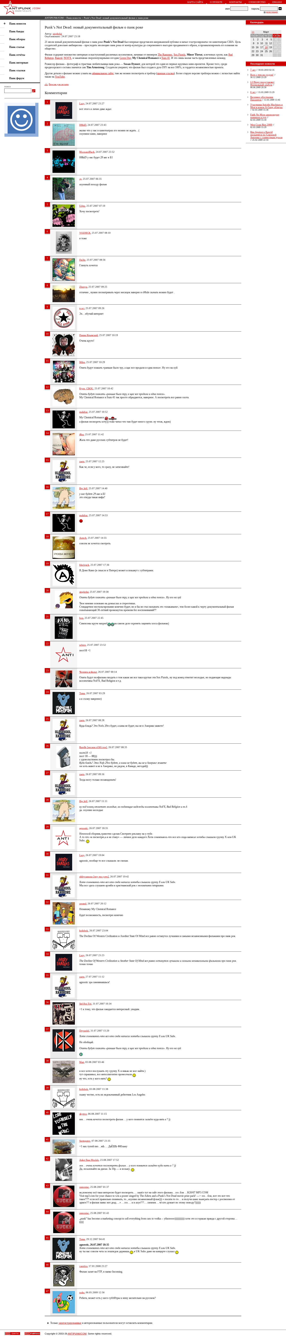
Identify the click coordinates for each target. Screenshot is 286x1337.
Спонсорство (257, 2)
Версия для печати (59, 84)
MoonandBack (87, 152)
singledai (57, 33)
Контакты (235, 2)
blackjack (84, 564)
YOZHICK (84, 232)
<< (253, 32)
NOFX (67, 58)
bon (81, 618)
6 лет (253, 92)
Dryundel (84, 1030)
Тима (82, 693)
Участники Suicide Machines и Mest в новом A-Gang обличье (266, 106)
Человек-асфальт (88, 672)
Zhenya (83, 286)
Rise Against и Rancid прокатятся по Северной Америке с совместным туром (266, 135)
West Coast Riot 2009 (261, 124)
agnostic (83, 828)
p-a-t (81, 308)
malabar (83, 412)
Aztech (82, 537)
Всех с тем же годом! (261, 74)
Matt (81, 1062)
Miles (82, 362)
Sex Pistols (179, 54)
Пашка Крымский (88, 335)
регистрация (272, 12)
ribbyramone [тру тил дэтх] (94, 876)
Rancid (58, 58)
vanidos (83, 1266)
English (277, 2)
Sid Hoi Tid (85, 1003)
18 (266, 47)
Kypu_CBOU (86, 388)
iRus (81, 434)
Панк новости (73, 18)
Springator (84, 1140)
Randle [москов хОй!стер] (93, 747)
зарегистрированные (70, 1323)
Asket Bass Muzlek (89, 1160)
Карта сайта (195, 2)
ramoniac (84, 1187)
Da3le (82, 259)
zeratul (82, 903)
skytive (83, 1113)
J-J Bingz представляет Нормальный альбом (262, 83)
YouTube (60, 76)
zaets (81, 461)
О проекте (216, 2)
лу (80, 178)
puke (81, 1292)
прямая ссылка (165, 73)
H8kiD (82, 125)
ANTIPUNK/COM (54, 18)
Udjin (82, 205)
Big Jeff (83, 488)
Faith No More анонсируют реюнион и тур (264, 116)
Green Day (125, 58)
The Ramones (165, 54)
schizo (82, 645)
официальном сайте (103, 73)
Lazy (81, 103)
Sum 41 (166, 58)
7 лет (253, 69)
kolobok (83, 930)
